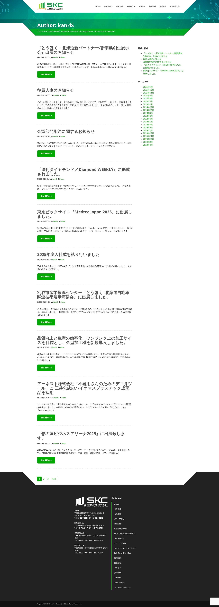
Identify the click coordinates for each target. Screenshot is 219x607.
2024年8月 (148, 115)
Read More (46, 74)
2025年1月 (148, 104)
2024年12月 (148, 107)
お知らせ (163, 6)
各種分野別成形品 (120, 528)
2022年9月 (148, 145)
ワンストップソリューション (125, 548)
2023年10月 (148, 139)
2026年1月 (148, 87)
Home (116, 504)
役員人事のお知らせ (55, 90)
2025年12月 (148, 89)
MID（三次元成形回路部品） (125, 533)
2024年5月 (148, 121)
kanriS (55, 57)
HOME (98, 6)
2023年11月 (148, 136)
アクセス (142, 6)
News (63, 57)
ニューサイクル (120, 543)
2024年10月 (148, 110)
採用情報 (152, 6)
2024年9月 (148, 113)
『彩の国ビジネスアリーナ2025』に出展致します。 (81, 436)
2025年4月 (148, 98)
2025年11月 (148, 92)
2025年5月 (148, 95)
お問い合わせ (175, 6)
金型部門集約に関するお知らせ (66, 131)
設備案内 (117, 558)
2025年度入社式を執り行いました (68, 254)
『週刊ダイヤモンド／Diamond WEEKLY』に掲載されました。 (83, 171)
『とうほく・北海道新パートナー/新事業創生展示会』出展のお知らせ (83, 50)
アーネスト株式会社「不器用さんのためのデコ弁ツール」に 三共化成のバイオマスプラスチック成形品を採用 (84, 388)
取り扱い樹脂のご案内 (122, 553)
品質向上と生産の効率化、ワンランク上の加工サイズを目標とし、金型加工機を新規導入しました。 (84, 340)
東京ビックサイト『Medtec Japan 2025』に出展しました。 (84, 214)
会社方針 (119, 6)
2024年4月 (148, 124)
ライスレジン (119, 538)
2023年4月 (148, 142)
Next (54, 478)
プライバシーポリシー (122, 587)
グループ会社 (119, 519)
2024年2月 (148, 127)
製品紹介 (130, 6)
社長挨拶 (117, 509)
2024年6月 (148, 118)
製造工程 (117, 563)
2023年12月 (148, 133)
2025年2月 (148, 101)
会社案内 (107, 6)
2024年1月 (148, 130)
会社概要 (117, 514)
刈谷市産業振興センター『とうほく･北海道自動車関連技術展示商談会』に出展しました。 (83, 295)
